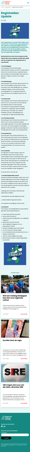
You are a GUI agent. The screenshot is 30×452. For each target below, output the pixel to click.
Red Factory (24, 444)
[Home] (5, 3)
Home (2, 7)
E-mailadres (4, 432)
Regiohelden (8, 7)
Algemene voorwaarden (16, 445)
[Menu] (28, 2)
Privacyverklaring (5, 445)
